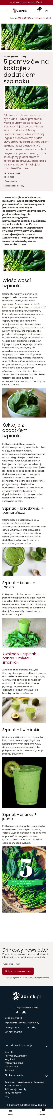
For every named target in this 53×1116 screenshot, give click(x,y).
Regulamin (10, 1059)
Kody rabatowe (13, 1092)
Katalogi (9, 1070)
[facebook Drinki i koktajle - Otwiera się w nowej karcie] (17, 1013)
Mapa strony (11, 1066)
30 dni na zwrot (13, 1085)
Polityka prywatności (16, 1055)
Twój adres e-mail (11, 964)
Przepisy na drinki (14, 1062)
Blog (24, 56)
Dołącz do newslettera (17, 971)
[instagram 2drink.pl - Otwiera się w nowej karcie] (24, 1013)
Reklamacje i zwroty (15, 1089)
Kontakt (9, 1052)
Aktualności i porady (14, 185)
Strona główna (11, 56)
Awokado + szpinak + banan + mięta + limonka (20, 658)
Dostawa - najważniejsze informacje (24, 1082)
